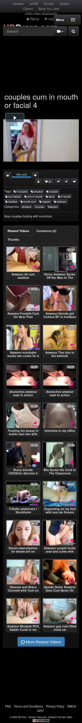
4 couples (22, 191)
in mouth (65, 196)
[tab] (18, 230)
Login (51, 19)
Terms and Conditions (28, 706)
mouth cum (29, 201)
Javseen (18, 3)
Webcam (53, 207)
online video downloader (41, 14)
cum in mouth (34, 196)
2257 (40, 710)
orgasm (46, 201)
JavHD (33, 3)
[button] (14, 117)
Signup (34, 19)
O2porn (28, 8)
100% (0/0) (24, 175)
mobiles (12, 201)
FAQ (8, 706)
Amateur (26, 207)
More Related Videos (43, 641)
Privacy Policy (55, 706)
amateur (38, 191)
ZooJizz (49, 3)
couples (53, 191)
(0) (50, 181)
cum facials (14, 196)
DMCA (71, 706)
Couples (39, 207)
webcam (61, 201)
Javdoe (64, 3)
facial (51, 196)
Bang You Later (49, 8)
